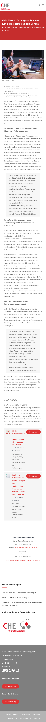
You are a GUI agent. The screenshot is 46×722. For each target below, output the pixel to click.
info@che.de (6, 667)
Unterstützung (25, 96)
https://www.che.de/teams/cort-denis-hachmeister (23, 560)
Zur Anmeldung (10, 686)
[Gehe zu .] (3, 27)
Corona (8, 88)
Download (33, 432)
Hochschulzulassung (12, 95)
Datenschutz (25, 715)
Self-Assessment (23, 95)
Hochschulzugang (15, 88)
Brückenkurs (9, 93)
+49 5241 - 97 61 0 (10, 663)
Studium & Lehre (9, 91)
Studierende (17, 96)
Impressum (36, 715)
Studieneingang (33, 95)
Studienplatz (9, 96)
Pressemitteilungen (27, 88)
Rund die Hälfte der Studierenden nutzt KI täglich (19, 593)
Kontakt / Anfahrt (12, 715)
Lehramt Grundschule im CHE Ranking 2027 (16, 598)
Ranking (36, 88)
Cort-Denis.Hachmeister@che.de (26, 547)
